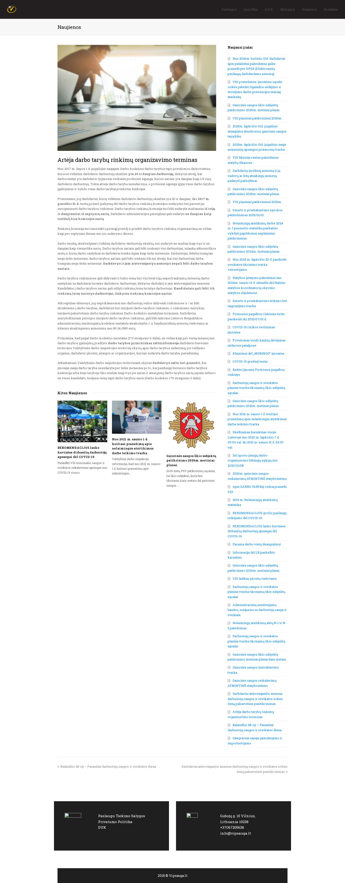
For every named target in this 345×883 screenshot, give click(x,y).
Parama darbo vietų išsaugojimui (257, 544)
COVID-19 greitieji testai (250, 361)
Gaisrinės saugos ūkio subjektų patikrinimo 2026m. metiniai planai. (191, 460)
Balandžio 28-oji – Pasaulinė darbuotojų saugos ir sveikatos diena (108, 766)
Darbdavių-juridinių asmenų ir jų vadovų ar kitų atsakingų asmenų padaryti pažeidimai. (254, 175)
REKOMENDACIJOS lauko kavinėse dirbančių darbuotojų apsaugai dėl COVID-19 (82, 452)
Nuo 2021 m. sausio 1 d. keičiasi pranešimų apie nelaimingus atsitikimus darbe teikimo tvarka (132, 446)
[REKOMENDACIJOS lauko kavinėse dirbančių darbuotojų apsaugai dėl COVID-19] (82, 421)
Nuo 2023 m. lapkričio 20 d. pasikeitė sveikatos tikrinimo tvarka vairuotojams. (257, 264)
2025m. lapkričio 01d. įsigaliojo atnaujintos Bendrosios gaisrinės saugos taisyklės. (257, 131)
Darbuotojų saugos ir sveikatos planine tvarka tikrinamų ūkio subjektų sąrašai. (256, 388)
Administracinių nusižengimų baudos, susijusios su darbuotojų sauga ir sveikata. (257, 610)
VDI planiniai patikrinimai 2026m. (257, 118)
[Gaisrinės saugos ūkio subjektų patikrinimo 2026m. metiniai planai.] (191, 425)
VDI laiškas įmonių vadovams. (255, 578)
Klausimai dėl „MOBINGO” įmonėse (258, 353)
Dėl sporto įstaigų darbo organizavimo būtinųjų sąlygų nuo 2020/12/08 (253, 460)
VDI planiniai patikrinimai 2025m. (257, 202)
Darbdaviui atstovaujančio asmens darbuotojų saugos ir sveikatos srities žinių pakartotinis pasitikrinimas (255, 699)
